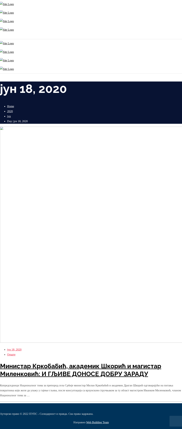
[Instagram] (0, 36)
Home (10, 106)
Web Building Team (97, 422)
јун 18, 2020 (14, 349)
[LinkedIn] (3, 36)
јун (9, 116)
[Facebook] (1, 36)
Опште (11, 354)
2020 (10, 111)
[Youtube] (2, 36)
